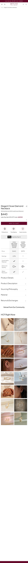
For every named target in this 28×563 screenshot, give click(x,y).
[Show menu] (1, 4)
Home (2, 7)
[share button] (26, 206)
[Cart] (26, 4)
